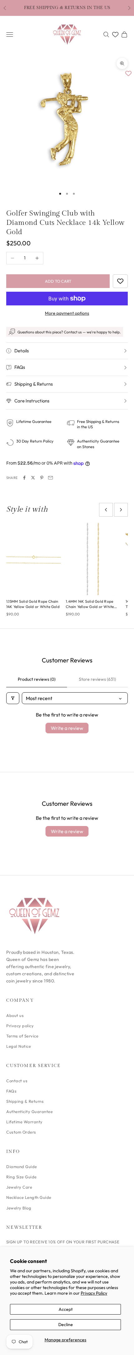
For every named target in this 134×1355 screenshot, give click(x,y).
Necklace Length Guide (28, 1197)
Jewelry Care (19, 1187)
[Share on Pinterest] (41, 477)
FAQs (11, 1090)
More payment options (67, 313)
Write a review (67, 728)
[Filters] (12, 698)
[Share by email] (50, 477)
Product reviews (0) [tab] (36, 679)
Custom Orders (21, 1132)
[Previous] (106, 510)
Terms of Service (22, 1035)
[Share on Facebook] (24, 477)
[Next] (121, 510)
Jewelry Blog (18, 1207)
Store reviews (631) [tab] (97, 679)
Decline (65, 1324)
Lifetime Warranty (24, 1121)
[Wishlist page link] (115, 34)
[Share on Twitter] (33, 477)
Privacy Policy (94, 1293)
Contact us (16, 1080)
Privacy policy (20, 1025)
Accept (66, 1309)
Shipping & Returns (25, 1101)
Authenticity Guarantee (29, 1111)
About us (15, 1015)
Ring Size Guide (21, 1176)
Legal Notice (18, 1046)
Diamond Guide (21, 1166)
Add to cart (58, 281)
